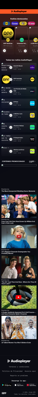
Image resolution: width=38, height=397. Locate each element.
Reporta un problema (19, 376)
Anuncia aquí (30, 371)
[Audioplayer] (19, 11)
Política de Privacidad (12, 371)
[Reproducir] (4, 50)
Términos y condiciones (19, 367)
